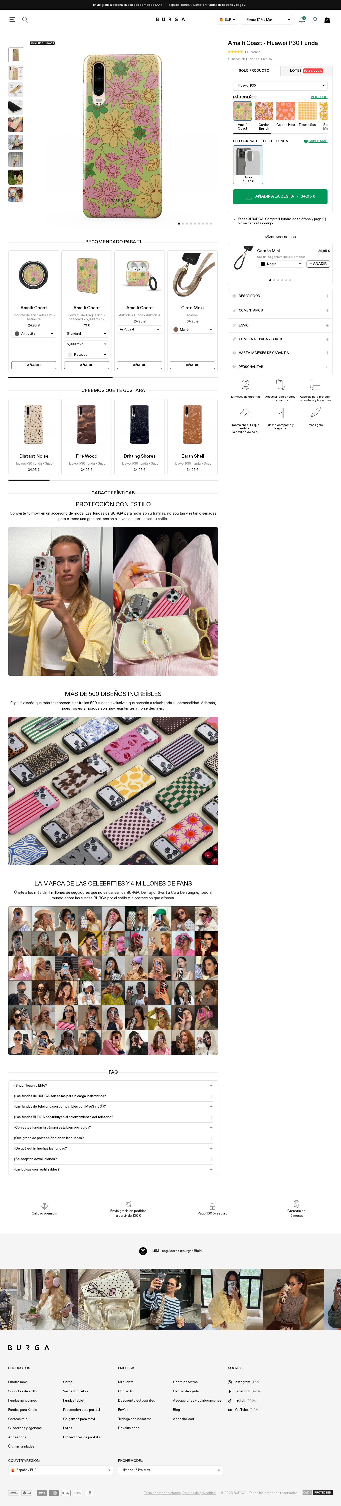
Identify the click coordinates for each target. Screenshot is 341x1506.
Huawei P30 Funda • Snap (34, 463)
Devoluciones (128, 1428)
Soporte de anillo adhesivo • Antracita (33, 317)
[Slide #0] (179, 224)
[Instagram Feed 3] (293, 1299)
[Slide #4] (195, 224)
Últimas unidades (21, 1446)
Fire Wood (86, 456)
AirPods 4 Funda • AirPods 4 (139, 315)
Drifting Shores (140, 456)
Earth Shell (192, 456)
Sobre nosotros (185, 1382)
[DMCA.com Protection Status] (318, 1493)
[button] (244, 52)
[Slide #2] (187, 224)
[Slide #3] (191, 224)
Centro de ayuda (186, 1391)
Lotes (306, 70)
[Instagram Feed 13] (48, 1299)
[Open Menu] (12, 20)
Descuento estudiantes (136, 1400)
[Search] (25, 20)
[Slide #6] (203, 224)
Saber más (318, 141)
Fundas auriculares (22, 1400)
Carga (67, 1382)
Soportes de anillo (22, 1391)
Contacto (125, 1391)
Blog (176, 1410)
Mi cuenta (126, 1382)
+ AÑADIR (318, 264)
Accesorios (17, 1437)
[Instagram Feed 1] (170, 1299)
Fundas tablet (74, 1400)
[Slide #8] (211, 224)
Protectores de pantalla (81, 1437)
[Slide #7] (207, 224)
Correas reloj (18, 1419)
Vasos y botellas (75, 1391)
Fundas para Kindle (22, 1410)
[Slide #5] (199, 224)
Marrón (192, 315)
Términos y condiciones (162, 1493)
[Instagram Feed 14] (109, 1299)
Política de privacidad (199, 1493)
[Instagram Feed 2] (232, 1299)
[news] (302, 20)
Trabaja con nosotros (135, 1419)
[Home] (170, 19)
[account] (315, 20)
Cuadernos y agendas (25, 1428)
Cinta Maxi (192, 308)
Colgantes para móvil (79, 1419)
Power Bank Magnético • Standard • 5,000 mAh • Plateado (86, 317)
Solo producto (254, 70)
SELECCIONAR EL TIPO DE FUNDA (260, 141)
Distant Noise (33, 456)
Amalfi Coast (33, 308)
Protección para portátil (82, 1410)
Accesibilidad (183, 1419)
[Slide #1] (183, 224)
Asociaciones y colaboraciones (197, 1400)
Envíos (123, 1410)
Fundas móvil (18, 1382)
